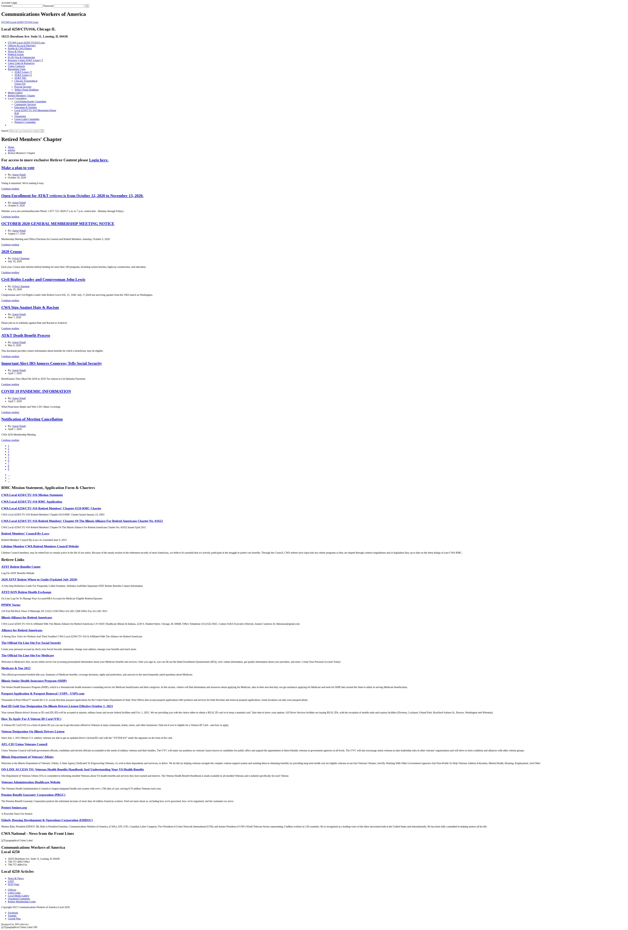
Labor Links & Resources (21, 63)
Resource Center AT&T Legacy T (25, 60)
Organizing (20, 116)
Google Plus (14, 918)
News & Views (16, 51)
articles (11, 150)
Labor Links (14, 892)
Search (4, 130)
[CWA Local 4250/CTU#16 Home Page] (19, 22)
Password (48, 5)
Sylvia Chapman (20, 258)
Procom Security (23, 86)
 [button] (9, 125)
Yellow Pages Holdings (26, 89)
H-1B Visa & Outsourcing (21, 57)
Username (6, 5)
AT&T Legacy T (23, 72)
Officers (12, 889)
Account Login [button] (9, 2)
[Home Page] (26, 42)
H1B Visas (13, 884)
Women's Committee (25, 122)
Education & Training (25, 107)
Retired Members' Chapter (21, 95)
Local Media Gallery (18, 895)
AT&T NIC (20, 78)
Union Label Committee (26, 119)
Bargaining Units (17, 69)
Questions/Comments (19, 898)
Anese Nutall (19, 174)
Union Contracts (16, 66)
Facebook (13, 912)
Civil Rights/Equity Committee (30, 101)
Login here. (98, 160)
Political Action (16, 54)
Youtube (12, 915)
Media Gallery (15, 92)
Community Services (25, 104)
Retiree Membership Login (22, 901)
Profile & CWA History (20, 48)
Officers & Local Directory (22, 45)
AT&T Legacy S (23, 75)
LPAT (11, 881)
